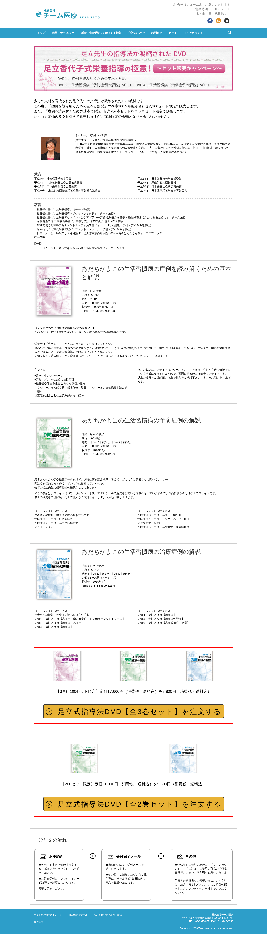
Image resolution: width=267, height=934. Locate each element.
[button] (133, 711)
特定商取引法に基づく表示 (108, 915)
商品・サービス (61, 32)
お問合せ (156, 32)
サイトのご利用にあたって (48, 915)
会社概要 (38, 921)
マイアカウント (193, 32)
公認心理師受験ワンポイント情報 (101, 32)
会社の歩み (135, 32)
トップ (41, 32)
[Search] (229, 32)
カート (173, 32)
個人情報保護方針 (77, 915)
